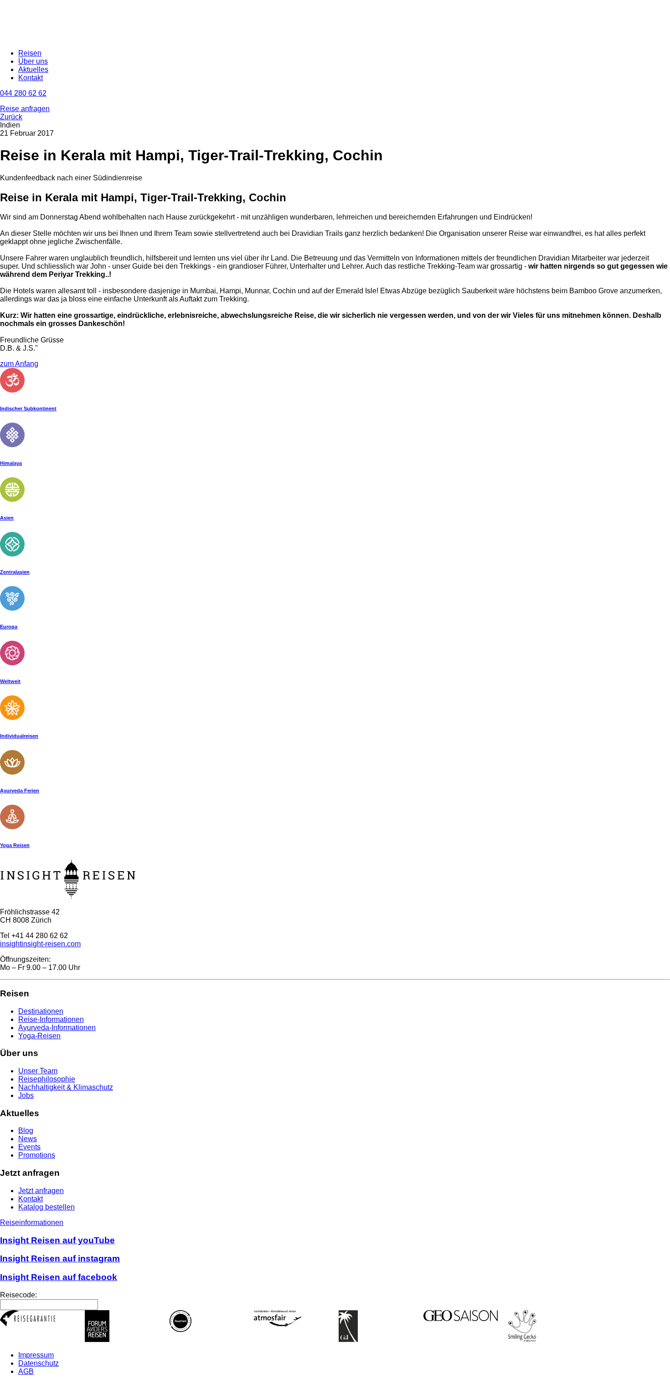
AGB (26, 1371)
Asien (7, 518)
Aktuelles (33, 69)
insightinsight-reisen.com (40, 944)
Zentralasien (15, 572)
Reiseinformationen (31, 1222)
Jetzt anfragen (41, 1190)
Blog (25, 1130)
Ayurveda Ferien (19, 790)
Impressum (36, 1355)
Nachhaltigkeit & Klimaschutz (65, 1087)
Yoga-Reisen (39, 1036)
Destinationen (40, 1011)
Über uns (33, 61)
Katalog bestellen (46, 1207)
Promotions (36, 1155)
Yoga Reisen (15, 845)
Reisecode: (18, 1295)
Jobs (26, 1095)
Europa (8, 626)
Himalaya (11, 463)
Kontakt (30, 78)
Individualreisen (19, 736)
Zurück (11, 117)
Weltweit (10, 681)
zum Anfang (19, 363)
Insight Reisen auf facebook (58, 1277)
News (27, 1139)
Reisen (29, 53)
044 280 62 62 (23, 93)
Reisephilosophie (46, 1079)
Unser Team (37, 1071)
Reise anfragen (25, 108)
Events (29, 1147)
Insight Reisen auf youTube (57, 1240)
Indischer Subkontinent (28, 408)
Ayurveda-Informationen (57, 1027)
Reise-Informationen (51, 1019)
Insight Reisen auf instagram (60, 1258)
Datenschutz (38, 1363)
